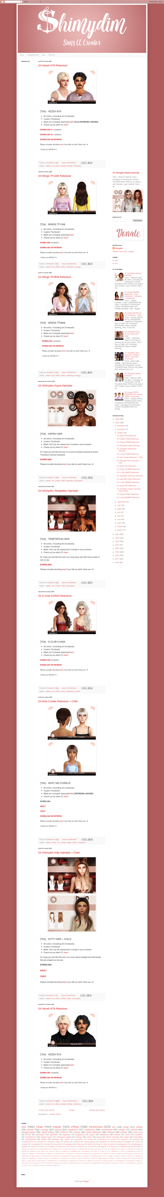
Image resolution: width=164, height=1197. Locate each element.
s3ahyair (31, 1154)
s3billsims (33, 1149)
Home (21, 55)
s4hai (23, 1161)
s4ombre (49, 1163)
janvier (120, 530)
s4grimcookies (136, 1158)
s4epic (79, 1158)
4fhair (95, 1151)
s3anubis (24, 1149)
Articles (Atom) (55, 1114)
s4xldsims (139, 1163)
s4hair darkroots (93, 1132)
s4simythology (135, 1144)
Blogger (86, 1181)
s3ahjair (23, 1154)
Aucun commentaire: (69, 163)
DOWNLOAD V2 (46, 134)
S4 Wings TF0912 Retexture (128, 494)
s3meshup (128, 1154)
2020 (117, 548)
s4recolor (24, 1144)
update (55, 1165)
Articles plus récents (46, 1110)
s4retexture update (63, 1137)
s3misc (89, 1137)
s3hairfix (90, 1144)
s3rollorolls (55, 1156)
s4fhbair (111, 1158)
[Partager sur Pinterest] (91, 163)
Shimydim (119, 248)
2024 (117, 534)
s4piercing (57, 1163)
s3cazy (49, 1142)
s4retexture (77, 166)
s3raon (74, 1149)
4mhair (102, 1151)
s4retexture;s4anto (74, 1163)
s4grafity (24, 1151)
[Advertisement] (28, 102)
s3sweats (86, 1156)
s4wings (78, 267)
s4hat (72, 1146)
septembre (121, 502)
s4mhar (138, 1161)
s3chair (76, 1132)
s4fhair (57, 267)
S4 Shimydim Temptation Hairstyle (58, 490)
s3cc (116, 260)
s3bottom (69, 1154)
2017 (117, 559)
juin (119, 512)
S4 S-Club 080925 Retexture (128, 482)
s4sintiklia (40, 1142)
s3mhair (117, 1135)
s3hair (126, 1127)
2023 (117, 538)
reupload (24, 1146)
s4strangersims (86, 1151)
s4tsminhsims (30, 1137)
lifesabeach (114, 1151)
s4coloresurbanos (89, 1142)
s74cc (30, 1165)
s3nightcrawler (46, 1137)
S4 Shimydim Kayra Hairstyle (55, 385)
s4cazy (98, 1137)
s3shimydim (40, 1135)
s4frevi (138, 1149)
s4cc (52, 166)
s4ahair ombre (120, 1156)
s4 (105, 1156)
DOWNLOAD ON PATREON (51, 139)
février (120, 526)
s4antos (33, 1146)
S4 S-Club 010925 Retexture (55, 595)
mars (119, 523)
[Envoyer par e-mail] (82, 163)
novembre (121, 429)
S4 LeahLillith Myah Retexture (128, 479)
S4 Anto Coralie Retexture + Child (57, 701)
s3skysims (124, 1139)
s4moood (113, 1139)
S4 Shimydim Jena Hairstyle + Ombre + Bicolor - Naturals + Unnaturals (132, 356)
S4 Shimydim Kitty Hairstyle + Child (58, 852)
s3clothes (66, 1142)
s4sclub (77, 691)
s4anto (53, 843)
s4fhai (93, 1158)
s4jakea (64, 1151)
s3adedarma (80, 1135)
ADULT (43, 806)
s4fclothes (51, 1146)
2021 (117, 545)
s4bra (40, 1158)
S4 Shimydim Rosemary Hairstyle (130, 476)
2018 (117, 555)
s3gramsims (97, 1154)
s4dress (42, 1146)
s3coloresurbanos (44, 1149)
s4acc (105, 1149)
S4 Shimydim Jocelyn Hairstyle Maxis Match (128, 490)
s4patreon (69, 481)
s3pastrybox (25, 1156)
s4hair (57, 166)
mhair (122, 1151)
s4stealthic (138, 1135)
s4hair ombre (47, 1132)
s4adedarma (104, 1135)
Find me (51, 55)
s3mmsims (137, 1154)
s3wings (79, 1137)
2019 (117, 552)
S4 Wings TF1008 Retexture (54, 175)
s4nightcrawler (28, 1132)
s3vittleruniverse (96, 1156)
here (72, 121)
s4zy (24, 1165)
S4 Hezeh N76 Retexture (52, 1008)
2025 (117, 423)
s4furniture (125, 1158)
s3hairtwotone (115, 1142)
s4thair (28, 1135)
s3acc (139, 1151)
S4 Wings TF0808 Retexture (54, 276)
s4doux (126, 1137)
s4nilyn (137, 1142)
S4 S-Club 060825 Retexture (128, 497)
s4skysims (57, 1144)
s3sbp (98, 1144)
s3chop (57, 1142)
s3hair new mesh (108, 1154)
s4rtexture (112, 1146)
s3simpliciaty (101, 1139)
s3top (99, 1149)
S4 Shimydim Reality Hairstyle (126, 172)
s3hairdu (119, 1154)
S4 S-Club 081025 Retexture (128, 472)
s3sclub (90, 1139)
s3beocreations (59, 1154)
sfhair (42, 1165)
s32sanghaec (130, 1151)
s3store (92, 1149)
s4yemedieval (68, 1144)
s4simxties (47, 1144)
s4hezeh (63, 166)
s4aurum (130, 1156)
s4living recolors (108, 1161)
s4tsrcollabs (138, 1137)
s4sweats (115, 1163)
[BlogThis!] (84, 163)
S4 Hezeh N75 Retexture (126, 486)
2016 (117, 562)
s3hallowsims (57, 1149)
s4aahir (110, 1156)
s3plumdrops (36, 1156)
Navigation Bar (33, 55)
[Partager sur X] (86, 163)
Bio (43, 55)
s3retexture (89, 1129)
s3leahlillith (54, 1135)
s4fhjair (122, 1149)
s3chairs (77, 1154)
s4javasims (73, 1161)
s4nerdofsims (25, 1163)
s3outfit (66, 1149)
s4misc (44, 1139)
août (119, 505)
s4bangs (138, 1156)
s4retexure (86, 1163)
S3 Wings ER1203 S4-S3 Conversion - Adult (133, 314)
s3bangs (49, 1154)
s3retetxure (45, 1156)
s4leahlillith (73, 1129)
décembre (121, 426)
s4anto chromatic (112, 1137)
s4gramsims (34, 1151)
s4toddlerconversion (126, 1146)
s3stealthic (127, 1142)
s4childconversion (27, 1142)
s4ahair (48, 166)
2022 (117, 541)
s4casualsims (64, 1158)
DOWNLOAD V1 (46, 129)
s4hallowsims (52, 1161)
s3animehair (40, 1154)
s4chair (63, 843)
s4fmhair (131, 1149)
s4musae (91, 1146)
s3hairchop (80, 1144)
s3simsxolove (76, 1156)
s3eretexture (86, 1154)
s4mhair (69, 166)
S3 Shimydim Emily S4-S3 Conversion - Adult (132, 334)
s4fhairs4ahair (102, 1158)
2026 (117, 419)
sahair (36, 1165)
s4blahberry (32, 1158)
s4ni (42, 1163)
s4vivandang (130, 1163)
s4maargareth (120, 1161)
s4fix (118, 1158)
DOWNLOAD (45, 242)
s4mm (127, 1135)
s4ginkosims (62, 1146)
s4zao (138, 1146)
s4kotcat (97, 1161)
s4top (122, 1163)
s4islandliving (63, 1161)
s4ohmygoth (101, 1146)
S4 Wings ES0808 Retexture (128, 469)
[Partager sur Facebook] (89, 163)
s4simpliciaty (35, 1144)
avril (119, 519)
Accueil (71, 1110)
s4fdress (86, 1158)
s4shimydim (78, 481)
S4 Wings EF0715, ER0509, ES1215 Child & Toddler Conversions (133, 394)
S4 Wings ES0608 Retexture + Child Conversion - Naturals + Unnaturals (133, 295)
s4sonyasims (79, 1139)
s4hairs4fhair (41, 1161)
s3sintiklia (136, 1139)
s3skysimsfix (83, 1149)
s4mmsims (81, 1146)
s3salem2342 (65, 1156)
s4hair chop (30, 1161)
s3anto (92, 1135)
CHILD (42, 811)
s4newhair (35, 1163)
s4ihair (57, 1151)
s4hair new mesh (46, 1151)
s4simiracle (105, 1163)
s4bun (46, 1158)
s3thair (123, 1132)
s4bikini (23, 1158)
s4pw (64, 1163)
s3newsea (55, 1139)
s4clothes (76, 1142)
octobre (120, 433)
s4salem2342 (96, 1163)
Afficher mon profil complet (123, 251)
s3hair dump (138, 1132)
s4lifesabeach (74, 1151)
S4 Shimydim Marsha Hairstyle (133, 274)
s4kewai (82, 1161)
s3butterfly (103, 1142)
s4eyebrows (113, 1149)
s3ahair (30, 1129)
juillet (119, 509)
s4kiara (89, 1161)
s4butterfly (54, 1158)
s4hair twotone (108, 1144)
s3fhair (139, 1127)
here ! (66, 447)
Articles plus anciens (97, 1110)
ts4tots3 (64, 1132)
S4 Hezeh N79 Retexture (52, 65)
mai (119, 516)
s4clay (73, 1158)
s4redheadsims (121, 1144)
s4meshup (130, 1161)
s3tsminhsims (30, 1139)
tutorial (48, 1165)
